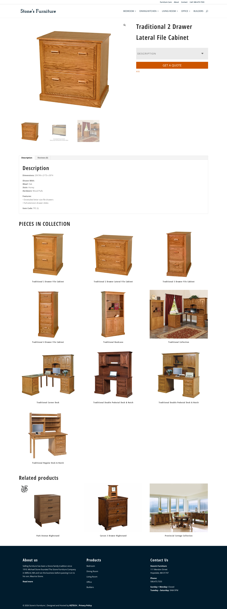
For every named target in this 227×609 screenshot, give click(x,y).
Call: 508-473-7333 (197, 2)
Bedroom (128, 11)
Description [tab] (26, 157)
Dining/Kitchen (148, 11)
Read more (28, 581)
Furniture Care (166, 2)
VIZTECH (73, 605)
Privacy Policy (85, 605)
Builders (198, 11)
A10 (138, 71)
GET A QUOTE (172, 65)
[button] (124, 25)
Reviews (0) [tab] (43, 157)
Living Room (169, 11)
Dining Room (92, 571)
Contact (184, 2)
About (176, 2)
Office (184, 11)
